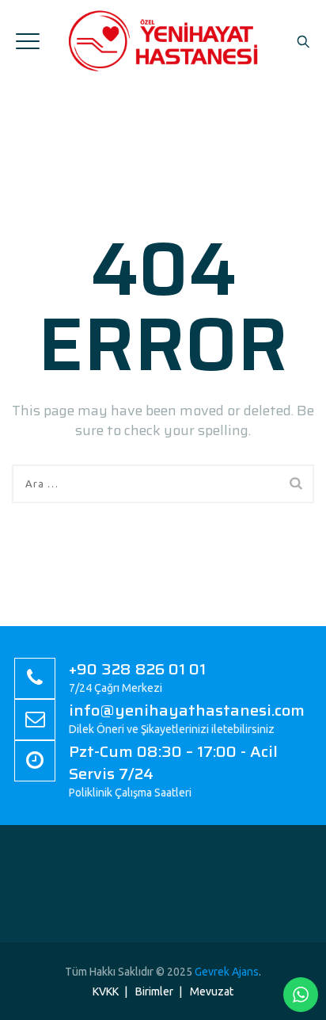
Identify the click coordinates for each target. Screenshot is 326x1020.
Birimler (154, 991)
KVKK (106, 991)
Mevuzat (211, 991)
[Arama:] (163, 483)
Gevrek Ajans (227, 971)
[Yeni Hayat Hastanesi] (163, 40)
